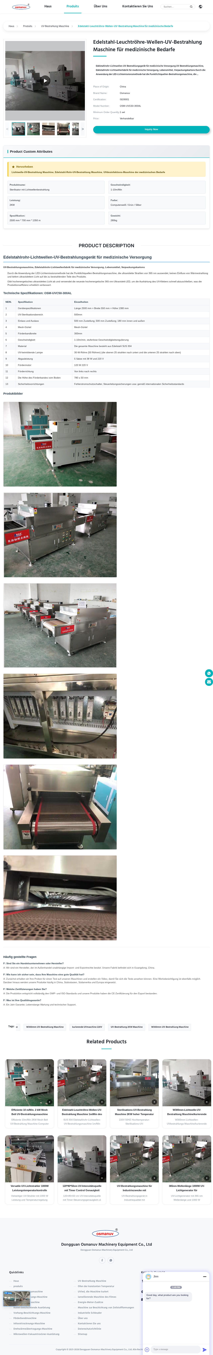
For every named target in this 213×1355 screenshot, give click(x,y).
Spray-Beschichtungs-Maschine (30, 1297)
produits (73, 6)
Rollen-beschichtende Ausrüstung (31, 1308)
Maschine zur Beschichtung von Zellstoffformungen (106, 1308)
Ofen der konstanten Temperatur (96, 1287)
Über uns (100, 6)
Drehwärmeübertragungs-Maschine (32, 1329)
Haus (48, 6)
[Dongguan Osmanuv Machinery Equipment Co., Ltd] (22, 6)
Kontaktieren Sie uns (137, 6)
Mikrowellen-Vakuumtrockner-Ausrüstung (36, 1334)
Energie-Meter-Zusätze (90, 1302)
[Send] (204, 1349)
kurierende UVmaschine (26, 1302)
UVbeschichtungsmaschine (28, 1292)
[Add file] (147, 1349)
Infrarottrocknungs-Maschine (29, 1324)
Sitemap (82, 1334)
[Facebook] (102, 1260)
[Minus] (205, 1277)
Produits (27, 26)
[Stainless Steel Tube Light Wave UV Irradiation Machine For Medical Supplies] (45, 80)
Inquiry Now (151, 129)
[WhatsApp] (110, 1260)
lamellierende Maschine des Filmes (97, 1297)
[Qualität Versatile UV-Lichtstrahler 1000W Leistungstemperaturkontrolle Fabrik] (29, 1158)
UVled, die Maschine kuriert (93, 1292)
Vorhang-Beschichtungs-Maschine (31, 1313)
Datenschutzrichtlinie (89, 1329)
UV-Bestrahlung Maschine (55, 26)
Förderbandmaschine (24, 1318)
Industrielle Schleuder (90, 1313)
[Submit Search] (191, 6)
